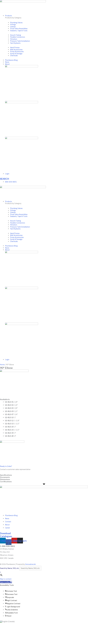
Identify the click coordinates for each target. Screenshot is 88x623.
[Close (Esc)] (75, 2)
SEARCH (4, 178)
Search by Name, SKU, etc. (9, 568)
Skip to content (5, 579)
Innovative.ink (30, 564)
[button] (6, 582)
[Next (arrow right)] (84, 311)
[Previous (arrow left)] (4, 311)
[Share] (80, 2)
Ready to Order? (6, 466)
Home (2, 364)
